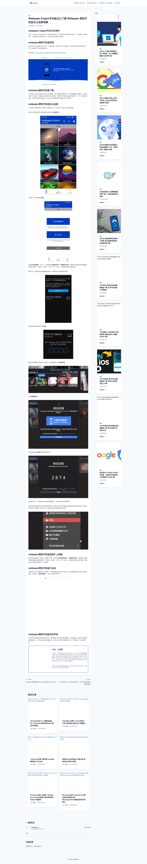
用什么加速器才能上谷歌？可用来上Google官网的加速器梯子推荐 (109, 100)
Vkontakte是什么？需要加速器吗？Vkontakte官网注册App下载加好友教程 (42, 723)
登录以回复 (87, 827)
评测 (101, 48)
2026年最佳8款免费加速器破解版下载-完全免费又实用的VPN (109, 428)
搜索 (96, 13)
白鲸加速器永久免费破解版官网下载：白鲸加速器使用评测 (109, 194)
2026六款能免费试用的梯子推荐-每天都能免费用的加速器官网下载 (108, 241)
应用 (29, 15)
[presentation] (109, 34)
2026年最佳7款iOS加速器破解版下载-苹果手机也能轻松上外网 (109, 381)
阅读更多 (103, 62)
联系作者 (117, 3)
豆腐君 (32, 25)
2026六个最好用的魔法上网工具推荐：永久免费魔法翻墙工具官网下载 (109, 53)
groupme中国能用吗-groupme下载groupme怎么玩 (41, 681)
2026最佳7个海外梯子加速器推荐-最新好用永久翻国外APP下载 (109, 334)
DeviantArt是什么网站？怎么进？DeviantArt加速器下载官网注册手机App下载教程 (42, 797)
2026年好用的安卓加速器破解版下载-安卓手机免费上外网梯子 (108, 287)
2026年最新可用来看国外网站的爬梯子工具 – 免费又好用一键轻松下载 (109, 147)
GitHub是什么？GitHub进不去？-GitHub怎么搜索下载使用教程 (75, 682)
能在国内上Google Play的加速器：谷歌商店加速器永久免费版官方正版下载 (109, 475)
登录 (40, 846)
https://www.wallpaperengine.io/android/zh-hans (51, 52)
